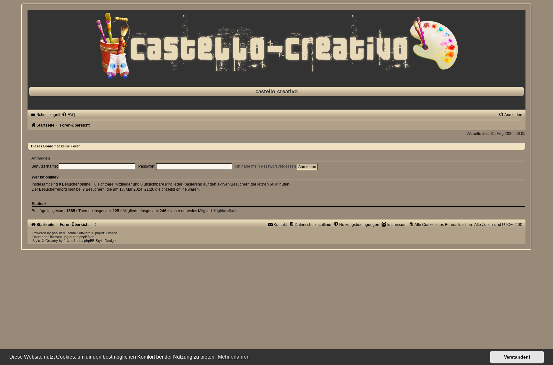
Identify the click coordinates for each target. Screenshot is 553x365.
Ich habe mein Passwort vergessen (265, 166)
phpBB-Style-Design (100, 241)
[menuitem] (68, 114)
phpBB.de (86, 237)
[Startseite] (276, 47)
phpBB (57, 233)
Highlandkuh (225, 211)
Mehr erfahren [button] (234, 357)
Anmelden (40, 158)
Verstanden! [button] (517, 357)
